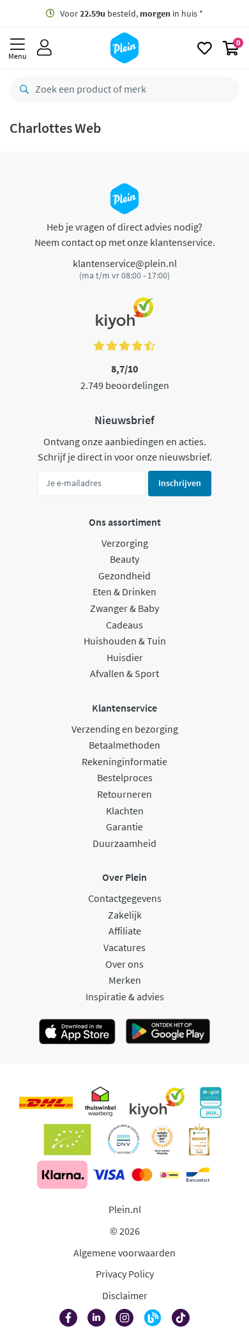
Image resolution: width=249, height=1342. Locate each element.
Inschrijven (179, 483)
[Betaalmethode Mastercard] (142, 1175)
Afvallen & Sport (124, 673)
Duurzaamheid (124, 843)
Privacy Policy (125, 1273)
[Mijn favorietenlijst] (204, 47)
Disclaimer (124, 1295)
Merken (125, 979)
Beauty (124, 559)
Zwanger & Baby (124, 608)
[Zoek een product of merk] (22, 89)
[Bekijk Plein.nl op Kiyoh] (157, 1102)
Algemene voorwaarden (124, 1252)
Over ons (124, 963)
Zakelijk (125, 914)
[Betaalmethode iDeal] (169, 1175)
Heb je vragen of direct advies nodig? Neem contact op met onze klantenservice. (124, 234)
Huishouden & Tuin (125, 640)
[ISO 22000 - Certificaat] (123, 1139)
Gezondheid (124, 575)
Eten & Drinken (124, 591)
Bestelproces (125, 777)
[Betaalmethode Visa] (108, 1175)
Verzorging (125, 543)
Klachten (125, 810)
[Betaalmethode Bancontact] (198, 1175)
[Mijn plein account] (44, 47)
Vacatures (124, 947)
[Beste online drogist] (162, 1139)
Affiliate (125, 930)
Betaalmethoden (124, 744)
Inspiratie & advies (125, 996)
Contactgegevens (125, 898)
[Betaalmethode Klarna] (62, 1174)
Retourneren (124, 794)
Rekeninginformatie (124, 761)
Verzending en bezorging (125, 728)
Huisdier (125, 657)
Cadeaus (124, 624)
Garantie (124, 826)
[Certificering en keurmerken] (67, 1139)
